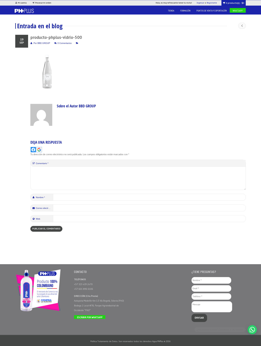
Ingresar (200, 3)
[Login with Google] (39, 149)
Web (38, 219)
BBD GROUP (43, 43)
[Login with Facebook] (33, 149)
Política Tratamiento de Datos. (104, 341)
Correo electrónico (44, 208)
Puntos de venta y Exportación (212, 10)
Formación (185, 10)
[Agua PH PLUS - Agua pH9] (24, 10)
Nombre (40, 197)
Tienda (171, 10)
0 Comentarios (65, 43)
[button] (252, 329)
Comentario (42, 163)
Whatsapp (238, 10)
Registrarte (212, 3)
